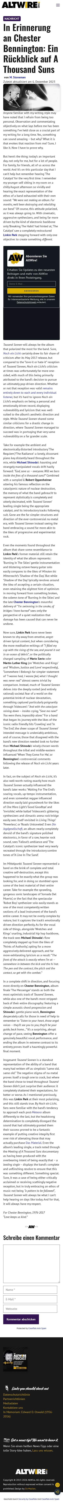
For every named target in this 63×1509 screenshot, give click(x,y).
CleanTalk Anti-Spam (37, 1328)
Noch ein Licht (12, 353)
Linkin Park (10, 235)
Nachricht (12, 19)
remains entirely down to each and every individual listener (29, 392)
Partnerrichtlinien (14, 1399)
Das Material (33, 1143)
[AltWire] (21, 5)
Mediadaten (10, 1403)
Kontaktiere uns (13, 1407)
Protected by (31, 1328)
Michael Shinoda (27, 462)
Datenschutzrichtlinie (16, 1394)
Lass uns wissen (42, 1450)
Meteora (37, 1112)
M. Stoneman (18, 77)
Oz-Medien (30, 1488)
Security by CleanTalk (27, 1499)
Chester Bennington (26, 602)
